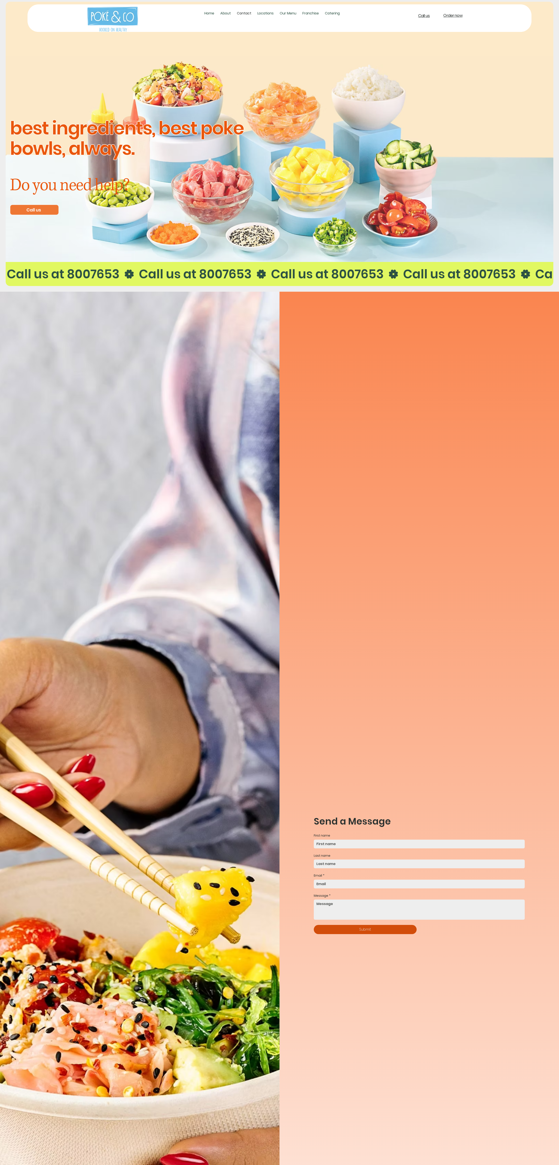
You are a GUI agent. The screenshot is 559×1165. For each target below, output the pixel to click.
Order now (452, 15)
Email (319, 876)
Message (322, 896)
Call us (424, 15)
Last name (322, 856)
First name (322, 836)
